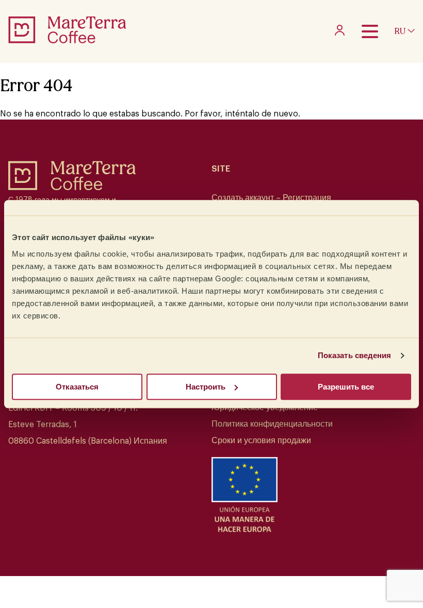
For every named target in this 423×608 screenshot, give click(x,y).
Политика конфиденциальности (272, 424)
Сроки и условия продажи (261, 440)
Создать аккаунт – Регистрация (271, 198)
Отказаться (77, 386)
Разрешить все (346, 386)
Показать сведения (355, 355)
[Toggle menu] (370, 31)
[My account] (339, 33)
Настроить (205, 386)
